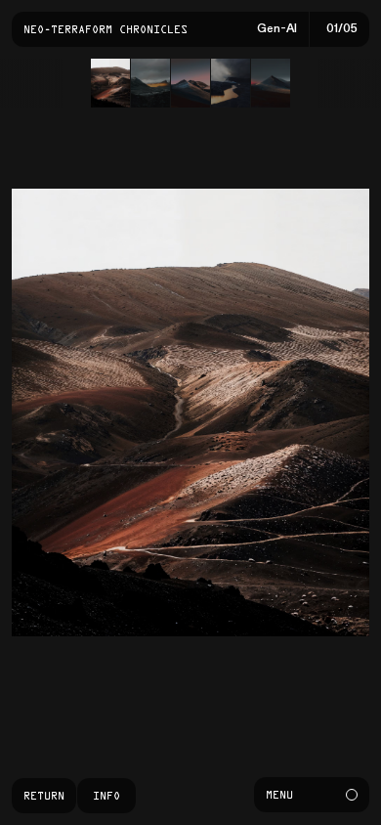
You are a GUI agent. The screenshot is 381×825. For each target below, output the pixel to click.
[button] (110, 83)
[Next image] (285, 412)
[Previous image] (95, 412)
